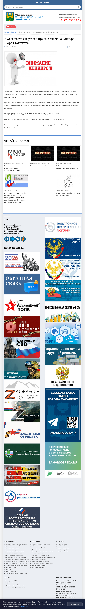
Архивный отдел (10, 571)
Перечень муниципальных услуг (41, 555)
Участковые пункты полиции (40, 561)
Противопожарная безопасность (15, 585)
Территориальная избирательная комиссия (18, 545)
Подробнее (25, 606)
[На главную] (25, 16)
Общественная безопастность (14, 551)
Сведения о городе (64, 549)
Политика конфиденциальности (15, 587)
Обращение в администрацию (41, 545)
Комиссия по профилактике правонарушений (19, 559)
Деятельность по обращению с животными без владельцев (23, 573)
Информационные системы (13, 583)
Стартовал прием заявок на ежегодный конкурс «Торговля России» (15, 168)
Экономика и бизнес (11, 567)
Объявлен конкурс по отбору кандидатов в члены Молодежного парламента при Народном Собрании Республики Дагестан (15, 197)
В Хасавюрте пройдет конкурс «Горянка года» (68, 194)
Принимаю (75, 604)
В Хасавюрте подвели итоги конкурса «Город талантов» (67, 167)
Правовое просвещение (39, 565)
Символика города (63, 547)
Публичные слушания (38, 567)
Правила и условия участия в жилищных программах (48, 557)
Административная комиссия (14, 555)
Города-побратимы (63, 551)
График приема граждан (39, 547)
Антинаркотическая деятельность (15, 557)
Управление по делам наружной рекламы (18, 565)
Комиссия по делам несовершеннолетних (18, 561)
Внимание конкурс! (38, 166)
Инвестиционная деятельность (14, 553)
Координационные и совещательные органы (45, 563)
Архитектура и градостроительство (16, 563)
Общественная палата (12, 549)
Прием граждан (36, 549)
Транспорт (8, 569)
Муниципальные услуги (38, 553)
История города (62, 545)
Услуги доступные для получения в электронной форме (48, 551)
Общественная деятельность (14, 547)
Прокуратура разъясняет (39, 559)
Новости (78, 47)
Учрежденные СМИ (11, 581)
